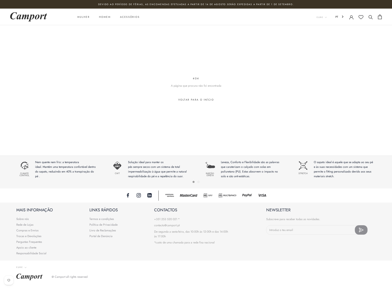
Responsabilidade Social (31, 253)
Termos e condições (101, 219)
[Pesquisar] (371, 17)
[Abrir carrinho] (380, 17)
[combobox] (339, 17)
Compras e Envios (27, 230)
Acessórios (130, 17)
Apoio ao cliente (26, 247)
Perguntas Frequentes (29, 242)
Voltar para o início (196, 100)
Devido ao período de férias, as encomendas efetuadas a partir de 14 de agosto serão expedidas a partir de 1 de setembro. (196, 4)
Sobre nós (22, 219)
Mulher (83, 17)
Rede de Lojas (24, 225)
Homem (105, 17)
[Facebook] (128, 195)
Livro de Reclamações (102, 230)
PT (336, 17)
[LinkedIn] (149, 195)
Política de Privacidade (103, 225)
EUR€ (320, 17)
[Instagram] (139, 195)
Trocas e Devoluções (28, 236)
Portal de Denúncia (100, 236)
